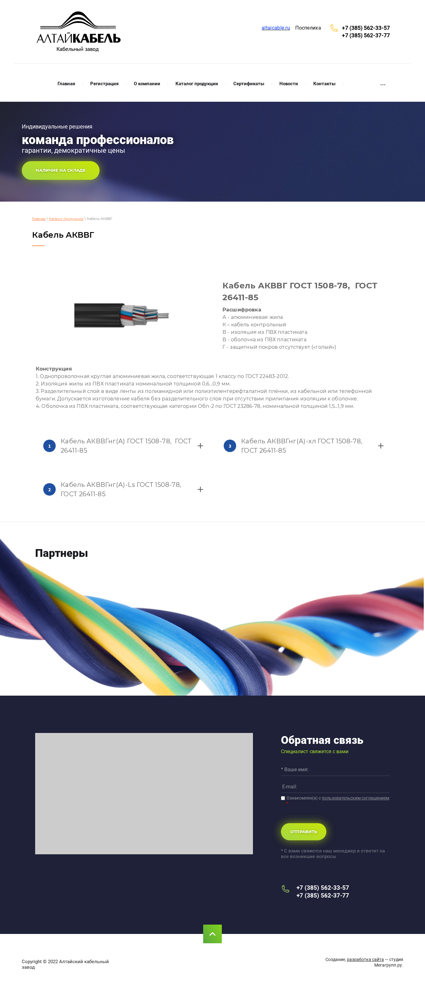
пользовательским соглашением (355, 797)
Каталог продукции (66, 219)
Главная (39, 219)
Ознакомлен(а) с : (338, 800)
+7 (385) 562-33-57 (366, 28)
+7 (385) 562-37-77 (366, 35)
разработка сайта (365, 959)
